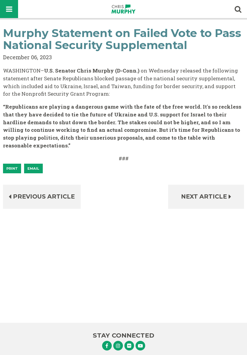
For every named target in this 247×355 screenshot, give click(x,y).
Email (33, 168)
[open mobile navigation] (9, 9)
